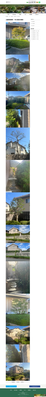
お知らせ (33, 25)
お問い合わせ (36, 14)
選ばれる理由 (14, 14)
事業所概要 (31, 14)
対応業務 (20, 14)
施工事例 (12, 16)
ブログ (25, 14)
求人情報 (33, 23)
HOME (8, 14)
